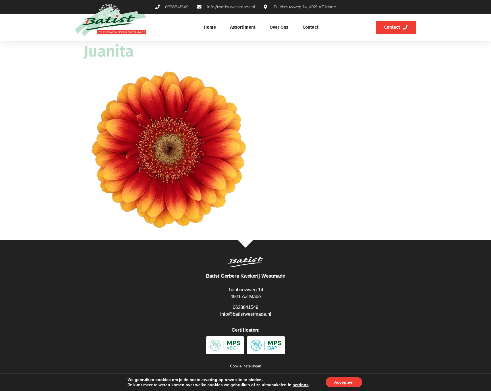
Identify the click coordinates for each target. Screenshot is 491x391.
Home (210, 27)
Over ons (279, 27)
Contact (311, 27)
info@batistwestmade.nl (245, 314)
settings (301, 384)
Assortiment (242, 27)
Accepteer (344, 382)
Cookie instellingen (245, 366)
